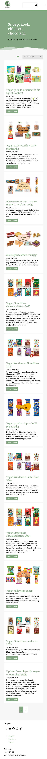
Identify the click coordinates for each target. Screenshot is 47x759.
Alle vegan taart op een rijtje (21, 255)
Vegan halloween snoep (19, 590)
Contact (11, 742)
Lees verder (12, 111)
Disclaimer (12, 739)
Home (10, 39)
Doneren (11, 736)
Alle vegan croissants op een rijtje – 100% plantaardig (22, 203)
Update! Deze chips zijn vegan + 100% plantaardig (23, 673)
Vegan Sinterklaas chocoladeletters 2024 (18, 534)
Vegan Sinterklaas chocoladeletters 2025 (18, 305)
